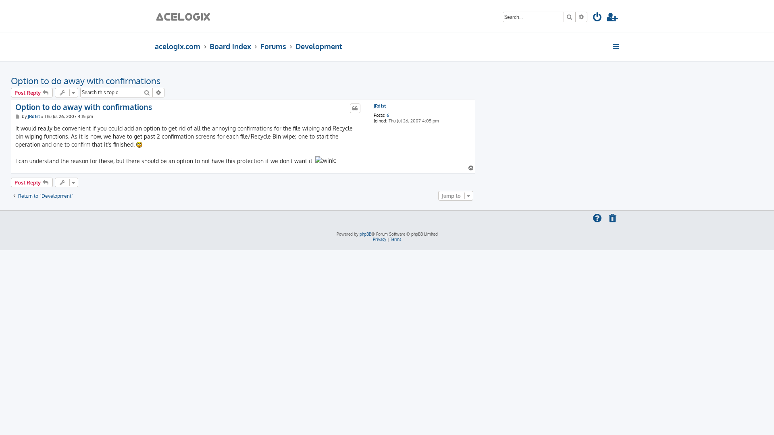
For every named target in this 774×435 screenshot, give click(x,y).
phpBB (365, 234)
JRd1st (380, 106)
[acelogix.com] (185, 16)
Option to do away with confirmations (85, 80)
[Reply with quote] (355, 108)
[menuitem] (597, 18)
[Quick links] (616, 46)
